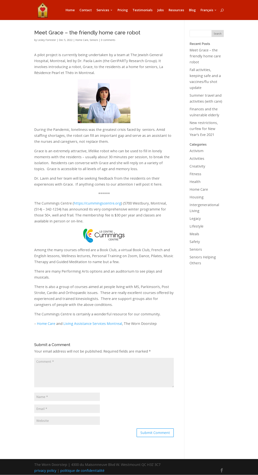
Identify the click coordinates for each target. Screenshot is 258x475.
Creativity (197, 166)
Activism (196, 150)
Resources (176, 10)
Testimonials (143, 10)
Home (70, 10)
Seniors (94, 40)
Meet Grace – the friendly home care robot (205, 56)
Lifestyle (196, 226)
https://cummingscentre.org (97, 203)
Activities (197, 158)
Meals (194, 234)
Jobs (160, 10)
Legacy (195, 218)
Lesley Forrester (47, 40)
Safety (195, 241)
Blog (192, 10)
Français (206, 10)
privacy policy (45, 470)
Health (195, 181)
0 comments (108, 40)
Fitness (195, 174)
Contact (86, 10)
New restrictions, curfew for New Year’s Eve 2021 (204, 128)
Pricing (122, 10)
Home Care (81, 40)
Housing (197, 197)
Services (103, 10)
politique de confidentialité (82, 470)
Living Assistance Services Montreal (92, 323)
